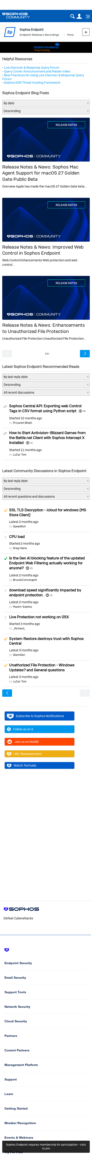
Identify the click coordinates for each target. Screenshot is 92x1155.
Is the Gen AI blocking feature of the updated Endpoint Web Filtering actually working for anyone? (47, 563)
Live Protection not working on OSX (39, 616)
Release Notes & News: (27, 167)
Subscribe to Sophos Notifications (40, 716)
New (86, 32)
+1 (31, 568)
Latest (23, 522)
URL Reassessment (28, 754)
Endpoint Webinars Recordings (39, 35)
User (79, 16)
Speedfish (19, 526)
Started (25, 418)
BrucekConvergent (25, 580)
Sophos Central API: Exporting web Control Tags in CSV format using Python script (45, 408)
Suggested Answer (5, 510)
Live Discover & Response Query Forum (31, 68)
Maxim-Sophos (22, 607)
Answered (5, 558)
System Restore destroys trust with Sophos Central (46, 641)
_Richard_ (19, 628)
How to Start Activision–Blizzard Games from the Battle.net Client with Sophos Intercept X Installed (47, 437)
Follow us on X (23, 729)
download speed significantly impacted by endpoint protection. (45, 592)
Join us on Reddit (27, 742)
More (70, 35)
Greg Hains (20, 548)
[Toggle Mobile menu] (86, 16)
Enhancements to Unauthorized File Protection (43, 328)
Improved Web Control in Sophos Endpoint (43, 250)
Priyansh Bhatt (22, 423)
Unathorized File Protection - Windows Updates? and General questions (42, 667)
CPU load (17, 536)
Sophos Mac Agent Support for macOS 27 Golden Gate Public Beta (40, 173)
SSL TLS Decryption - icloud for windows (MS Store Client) (47, 512)
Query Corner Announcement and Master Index (37, 71)
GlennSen (19, 655)
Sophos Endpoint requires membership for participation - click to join (46, 1146)
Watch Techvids (25, 765)
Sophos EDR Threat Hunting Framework (32, 83)
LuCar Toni (19, 454)
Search (72, 16)
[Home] (21, 16)
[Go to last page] (47, 354)
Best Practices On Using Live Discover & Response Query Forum (43, 77)
